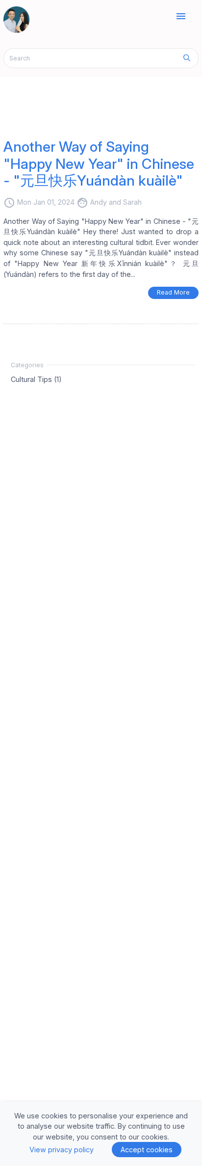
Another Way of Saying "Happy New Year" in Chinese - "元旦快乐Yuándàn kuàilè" (98, 163)
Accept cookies (147, 1149)
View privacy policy (61, 1149)
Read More (173, 292)
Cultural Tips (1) (36, 379)
